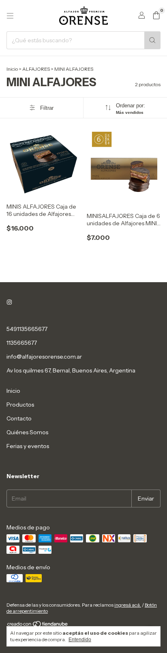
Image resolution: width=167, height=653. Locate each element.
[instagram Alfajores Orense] (9, 302)
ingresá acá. (127, 605)
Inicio (12, 69)
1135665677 (21, 342)
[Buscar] (152, 40)
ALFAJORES (36, 69)
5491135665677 (26, 329)
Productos (20, 404)
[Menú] (10, 16)
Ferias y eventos (27, 446)
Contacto (19, 418)
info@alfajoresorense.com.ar (44, 356)
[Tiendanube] (37, 626)
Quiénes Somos (27, 432)
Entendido (80, 639)
